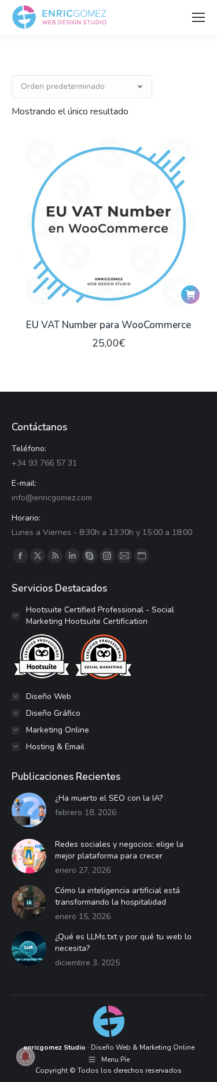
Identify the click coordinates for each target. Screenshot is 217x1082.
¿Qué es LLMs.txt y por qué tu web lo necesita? (123, 942)
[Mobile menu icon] (198, 17)
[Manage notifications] (25, 1056)
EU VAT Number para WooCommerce (108, 325)
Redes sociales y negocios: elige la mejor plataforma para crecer (119, 850)
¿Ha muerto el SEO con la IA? (109, 798)
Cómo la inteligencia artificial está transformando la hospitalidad (117, 896)
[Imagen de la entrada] (29, 810)
